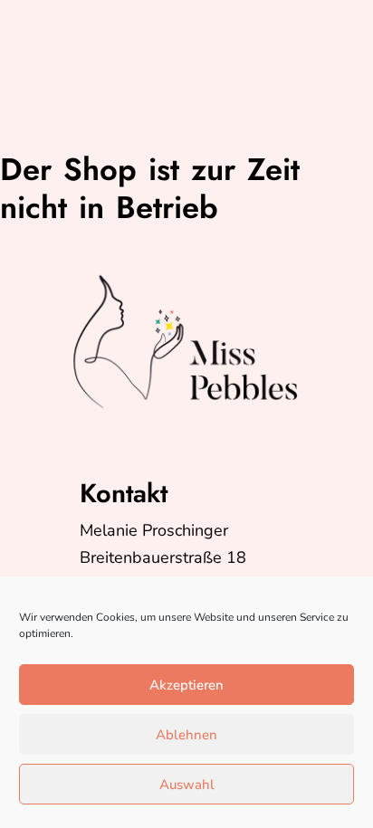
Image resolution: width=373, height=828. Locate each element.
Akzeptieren (186, 685)
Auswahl (187, 785)
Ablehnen (186, 735)
